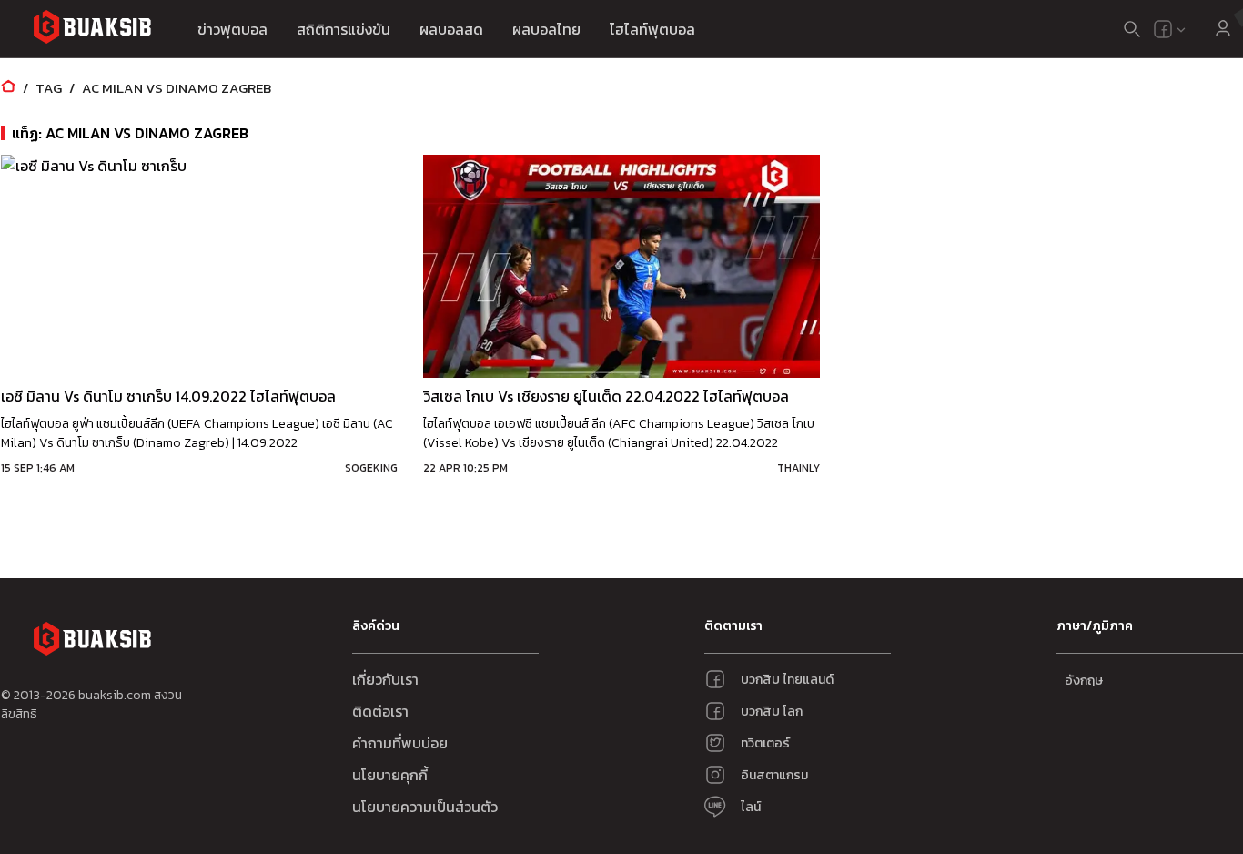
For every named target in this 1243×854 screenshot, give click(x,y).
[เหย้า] (8, 87)
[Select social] (1170, 29)
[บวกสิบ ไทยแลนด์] (1163, 29)
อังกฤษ (1084, 680)
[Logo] (92, 29)
